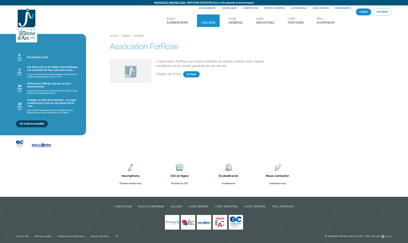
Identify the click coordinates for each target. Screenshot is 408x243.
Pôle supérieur (283, 206)
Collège (176, 206)
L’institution (123, 206)
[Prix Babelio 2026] (47, 57)
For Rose (191, 74)
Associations (321, 8)
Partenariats (343, 8)
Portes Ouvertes (274, 8)
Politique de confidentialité (71, 236)
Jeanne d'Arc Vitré (27, 24)
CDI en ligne (229, 8)
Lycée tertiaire (255, 206)
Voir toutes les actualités (32, 123)
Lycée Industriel (226, 206)
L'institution (250, 8)
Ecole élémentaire (151, 206)
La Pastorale (299, 8)
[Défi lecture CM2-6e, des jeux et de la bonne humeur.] (47, 88)
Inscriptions (382, 11)
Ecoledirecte (207, 8)
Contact (364, 12)
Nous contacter (277, 175)
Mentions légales (43, 236)
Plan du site (22, 236)
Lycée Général (199, 206)
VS (116, 236)
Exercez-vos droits (100, 236)
